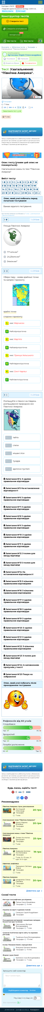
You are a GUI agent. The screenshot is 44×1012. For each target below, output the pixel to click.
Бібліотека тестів (18, 47)
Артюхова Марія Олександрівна (24, 55)
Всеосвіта (5, 47)
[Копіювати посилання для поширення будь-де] (18, 797)
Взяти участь (7, 11)
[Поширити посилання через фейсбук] (22, 797)
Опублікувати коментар (22, 990)
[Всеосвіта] (3, 2)
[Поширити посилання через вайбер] (26, 797)
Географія (31, 47)
